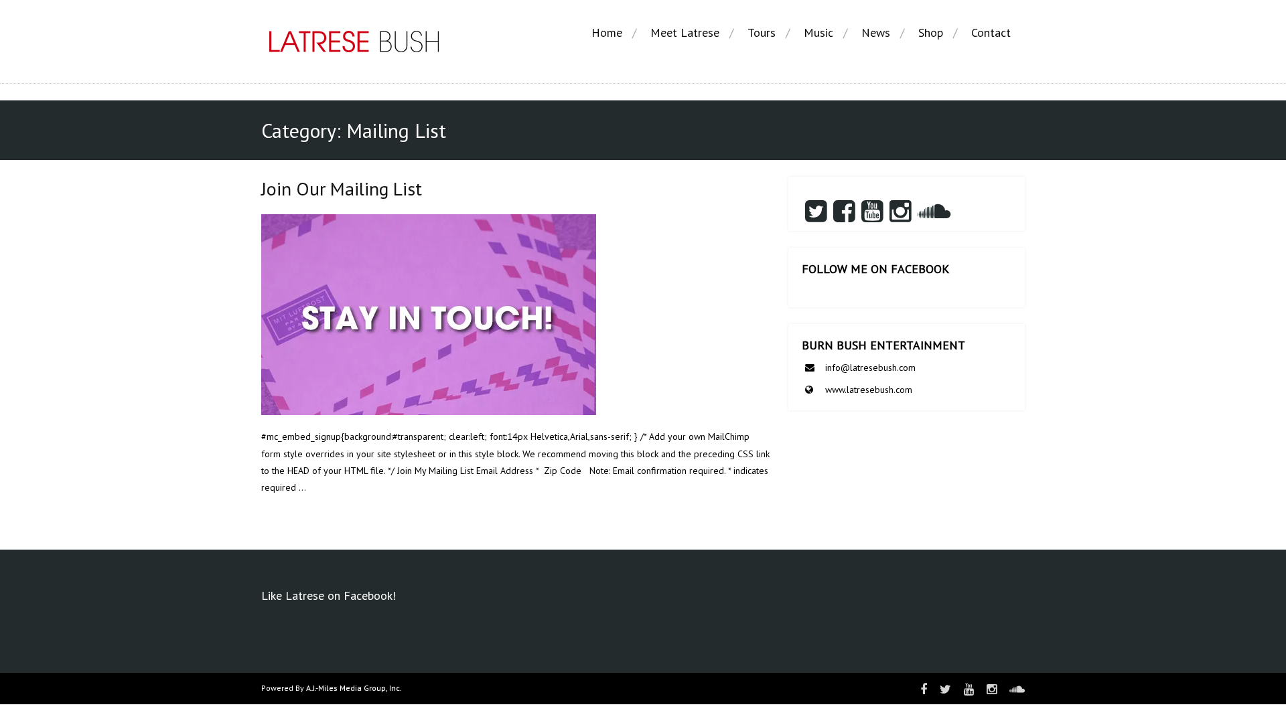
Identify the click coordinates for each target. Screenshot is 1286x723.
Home (606, 32)
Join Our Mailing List (341, 188)
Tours (761, 32)
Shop (930, 32)
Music (818, 32)
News (875, 32)
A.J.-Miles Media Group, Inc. (354, 688)
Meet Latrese (684, 32)
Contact (991, 32)
